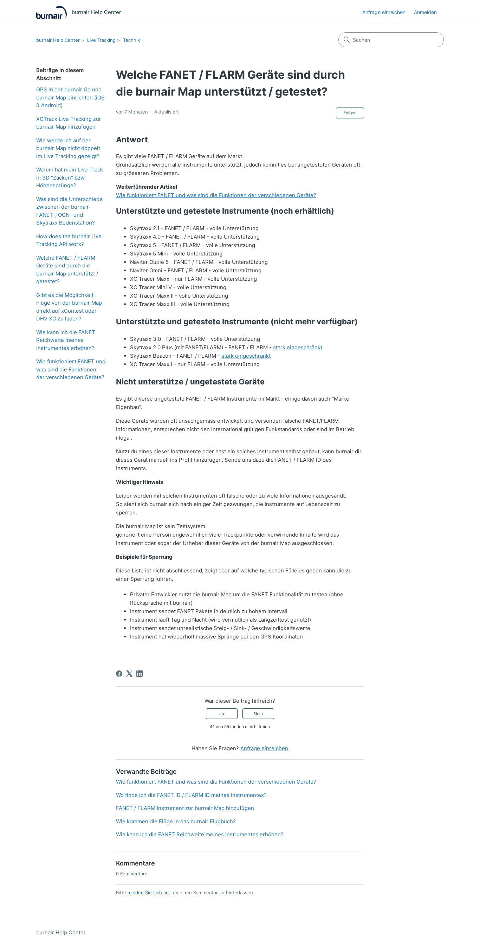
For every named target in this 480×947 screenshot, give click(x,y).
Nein (258, 713)
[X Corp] (129, 673)
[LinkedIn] (139, 673)
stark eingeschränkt (297, 347)
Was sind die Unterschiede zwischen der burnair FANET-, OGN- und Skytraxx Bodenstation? (69, 211)
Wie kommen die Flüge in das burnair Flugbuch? (176, 821)
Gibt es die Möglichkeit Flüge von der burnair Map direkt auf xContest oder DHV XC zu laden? (69, 307)
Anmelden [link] (425, 12)
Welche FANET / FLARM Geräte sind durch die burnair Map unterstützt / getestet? (67, 269)
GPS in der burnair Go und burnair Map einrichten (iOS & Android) (70, 97)
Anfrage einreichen (384, 12)
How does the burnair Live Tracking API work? (69, 240)
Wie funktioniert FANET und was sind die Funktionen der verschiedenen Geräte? (70, 369)
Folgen (350, 112)
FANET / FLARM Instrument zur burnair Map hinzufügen (185, 808)
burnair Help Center (58, 40)
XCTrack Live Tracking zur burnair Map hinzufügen (68, 123)
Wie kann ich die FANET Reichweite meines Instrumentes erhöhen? (65, 340)
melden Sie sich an (148, 892)
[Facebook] (119, 673)
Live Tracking (101, 40)
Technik (131, 40)
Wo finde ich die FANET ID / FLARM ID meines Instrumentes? (191, 795)
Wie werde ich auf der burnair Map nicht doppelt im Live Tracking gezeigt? (68, 148)
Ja (221, 713)
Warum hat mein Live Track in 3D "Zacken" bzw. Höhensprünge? (69, 177)
